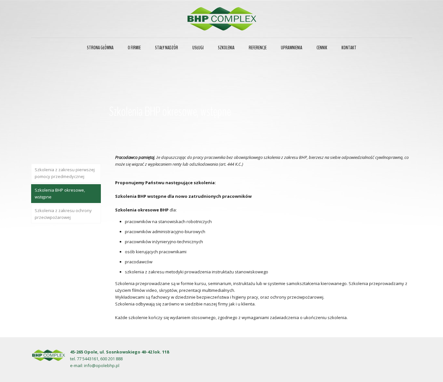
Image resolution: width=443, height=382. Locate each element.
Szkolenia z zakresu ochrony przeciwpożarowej (63, 214)
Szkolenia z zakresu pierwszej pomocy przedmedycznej (65, 173)
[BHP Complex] (221, 19)
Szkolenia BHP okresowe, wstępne (60, 193)
